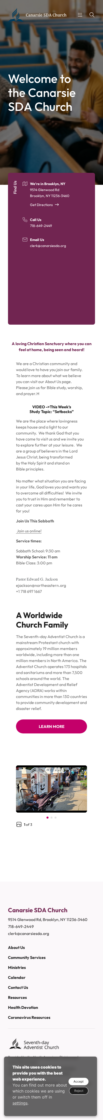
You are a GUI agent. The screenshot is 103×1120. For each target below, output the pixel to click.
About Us (16, 947)
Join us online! (29, 530)
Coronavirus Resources (29, 1017)
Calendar (17, 977)
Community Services (27, 957)
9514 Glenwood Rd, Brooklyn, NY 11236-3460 (48, 919)
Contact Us (18, 987)
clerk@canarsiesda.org (48, 245)
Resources (17, 997)
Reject (78, 1091)
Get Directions (41, 205)
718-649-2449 (41, 226)
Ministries (17, 967)
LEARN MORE (51, 726)
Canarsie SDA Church (46, 15)
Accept (79, 1081)
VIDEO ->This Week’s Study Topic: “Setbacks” (52, 409)
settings (20, 1103)
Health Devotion (23, 1007)
